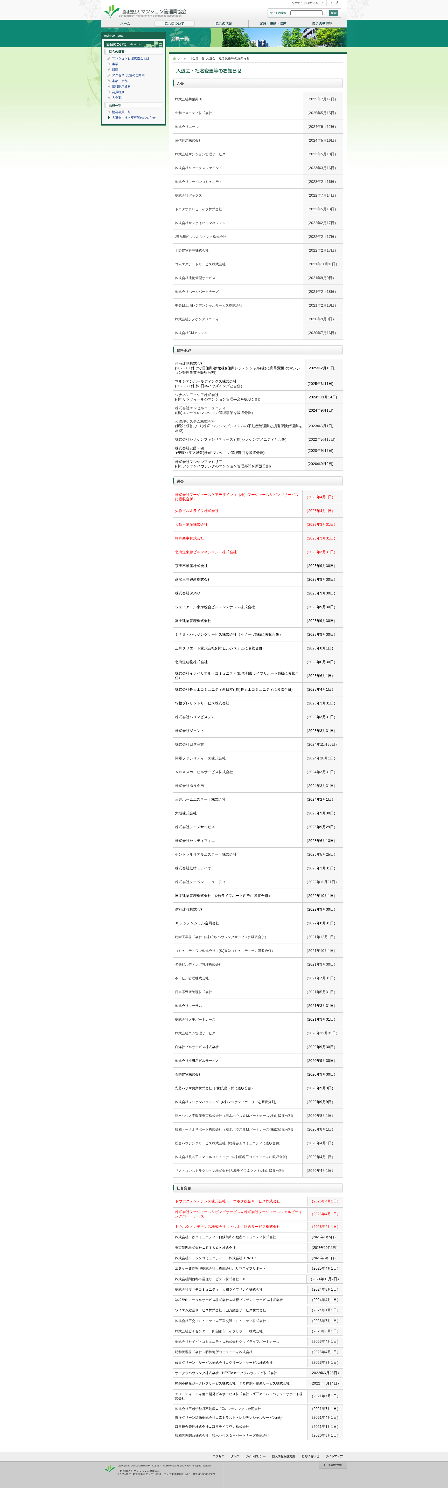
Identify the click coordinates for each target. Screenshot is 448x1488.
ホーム (182, 58)
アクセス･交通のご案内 (128, 75)
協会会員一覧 (121, 112)
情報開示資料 (121, 86)
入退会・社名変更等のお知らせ (134, 118)
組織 (115, 69)
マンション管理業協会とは (130, 58)
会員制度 (118, 92)
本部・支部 (120, 81)
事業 (115, 64)
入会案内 (118, 98)
